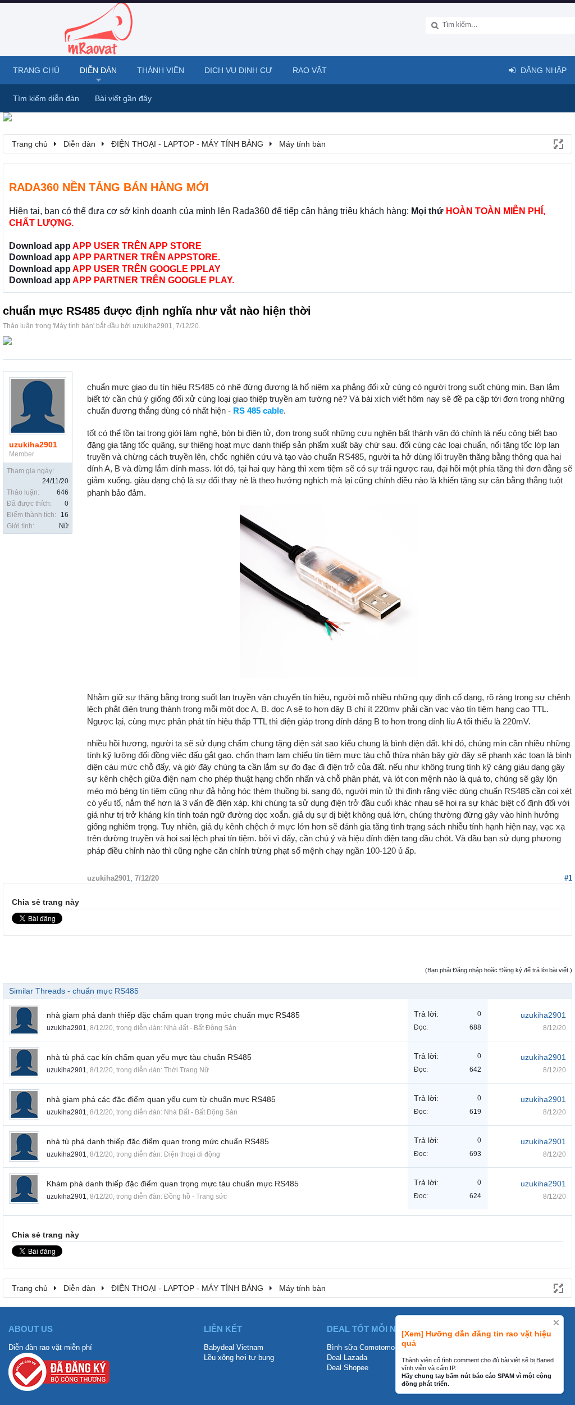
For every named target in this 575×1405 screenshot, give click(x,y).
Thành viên (160, 70)
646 (63, 492)
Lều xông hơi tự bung (239, 1357)
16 (65, 515)
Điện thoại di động (192, 1154)
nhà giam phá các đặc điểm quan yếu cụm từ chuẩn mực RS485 (161, 1099)
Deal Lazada (347, 1357)
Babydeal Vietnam (233, 1347)
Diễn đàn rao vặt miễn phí (50, 1347)
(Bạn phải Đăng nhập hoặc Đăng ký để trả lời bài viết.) (498, 970)
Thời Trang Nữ (186, 1070)
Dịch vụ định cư (238, 70)
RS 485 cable (258, 410)
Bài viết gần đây (123, 98)
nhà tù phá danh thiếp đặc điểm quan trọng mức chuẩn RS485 (158, 1141)
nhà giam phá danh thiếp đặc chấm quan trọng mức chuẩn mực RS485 (173, 1014)
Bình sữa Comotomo (361, 1347)
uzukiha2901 (152, 326)
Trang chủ (36, 70)
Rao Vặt (310, 70)
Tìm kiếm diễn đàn (46, 98)
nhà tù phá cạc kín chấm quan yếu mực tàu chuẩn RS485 (149, 1057)
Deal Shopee (347, 1367)
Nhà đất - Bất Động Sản (200, 1028)
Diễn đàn (98, 70)
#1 (568, 878)
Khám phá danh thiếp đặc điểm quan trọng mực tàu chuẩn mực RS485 (173, 1183)
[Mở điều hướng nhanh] (557, 143)
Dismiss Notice (556, 1322)
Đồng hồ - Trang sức (195, 1196)
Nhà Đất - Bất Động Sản (201, 1112)
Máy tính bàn (73, 326)
